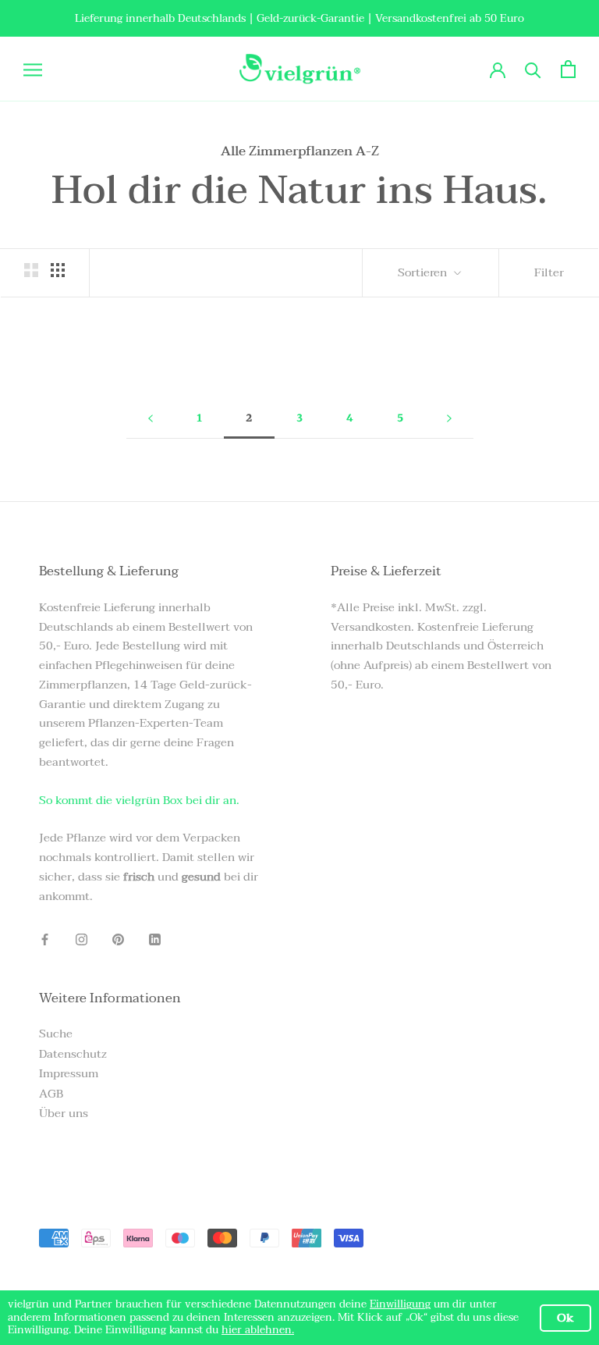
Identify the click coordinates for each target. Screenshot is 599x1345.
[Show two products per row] (31, 270)
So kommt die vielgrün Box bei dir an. (139, 800)
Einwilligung (400, 1304)
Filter (549, 272)
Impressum (68, 1074)
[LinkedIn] (155, 938)
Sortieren (424, 272)
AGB (51, 1094)
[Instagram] (81, 938)
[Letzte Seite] (150, 418)
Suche (56, 1034)
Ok (565, 1318)
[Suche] (533, 69)
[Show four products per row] (58, 270)
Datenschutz (73, 1054)
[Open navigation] (32, 69)
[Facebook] (45, 938)
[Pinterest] (118, 938)
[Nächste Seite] (449, 418)
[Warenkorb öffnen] (568, 69)
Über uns (63, 1114)
